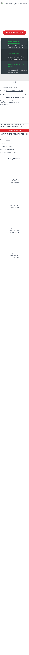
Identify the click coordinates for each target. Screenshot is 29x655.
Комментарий (4, 104)
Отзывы (8, 140)
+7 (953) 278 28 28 (15, 12)
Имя (1, 119)
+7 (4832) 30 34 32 (15, 9)
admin (15, 87)
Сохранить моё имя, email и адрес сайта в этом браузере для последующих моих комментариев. (13, 126)
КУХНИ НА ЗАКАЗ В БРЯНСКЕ (14, 91)
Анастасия (3, 146)
